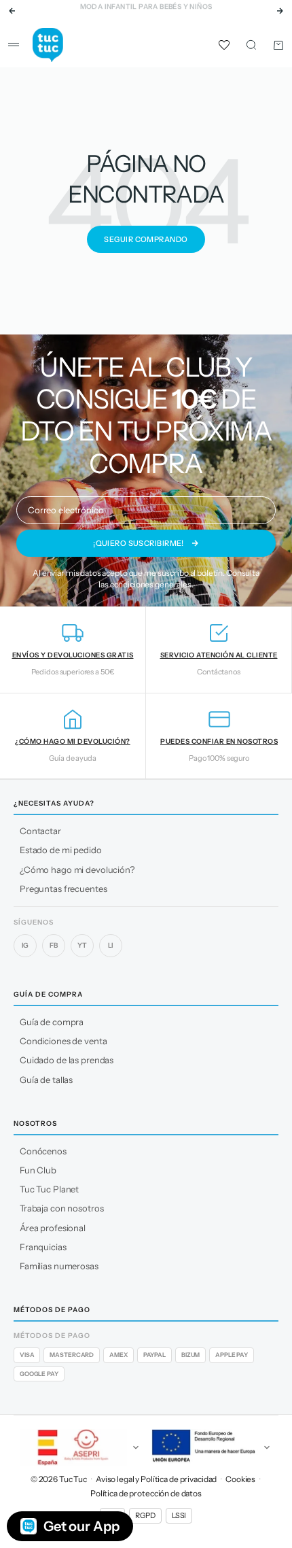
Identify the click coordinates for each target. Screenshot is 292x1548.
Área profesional (53, 1227)
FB (54, 945)
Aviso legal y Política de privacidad (156, 1479)
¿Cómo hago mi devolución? (77, 869)
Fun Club (38, 1170)
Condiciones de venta (63, 1040)
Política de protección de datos (146, 1493)
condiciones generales (150, 584)
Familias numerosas (59, 1265)
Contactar (40, 830)
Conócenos (43, 1151)
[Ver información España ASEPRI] (80, 1447)
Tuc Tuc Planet (49, 1189)
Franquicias (43, 1246)
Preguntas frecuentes (63, 888)
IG (25, 945)
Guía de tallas (46, 1079)
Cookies (240, 1479)
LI (111, 945)
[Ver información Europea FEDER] (211, 1447)
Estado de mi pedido (61, 849)
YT (82, 945)
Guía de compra (52, 1021)
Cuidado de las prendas (66, 1059)
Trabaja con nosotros (61, 1208)
